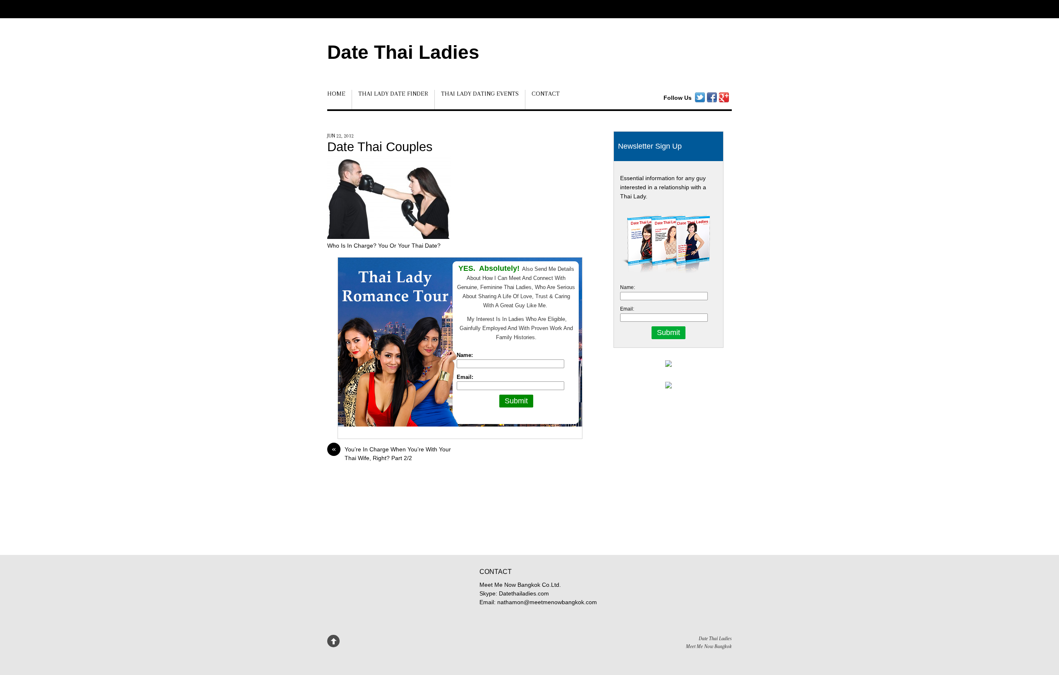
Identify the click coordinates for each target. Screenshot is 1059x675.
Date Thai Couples (380, 147)
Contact (546, 93)
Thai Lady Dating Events (480, 93)
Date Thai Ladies (403, 52)
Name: (465, 355)
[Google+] (724, 97)
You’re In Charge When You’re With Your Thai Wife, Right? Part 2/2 (391, 453)
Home (336, 93)
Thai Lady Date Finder (393, 93)
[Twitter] (700, 97)
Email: (465, 377)
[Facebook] (712, 97)
